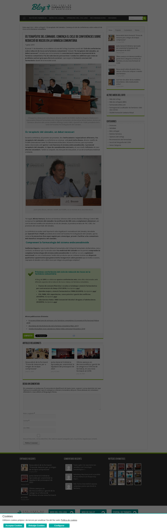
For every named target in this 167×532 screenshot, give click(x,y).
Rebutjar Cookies (36, 526)
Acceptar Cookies (14, 526)
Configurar (59, 526)
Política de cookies (69, 520)
